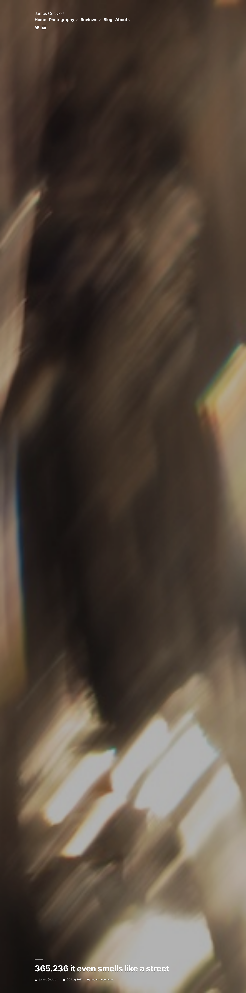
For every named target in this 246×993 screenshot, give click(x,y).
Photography (61, 19)
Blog (108, 19)
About (121, 19)
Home (40, 19)
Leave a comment (102, 979)
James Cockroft (49, 13)
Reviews (89, 19)
